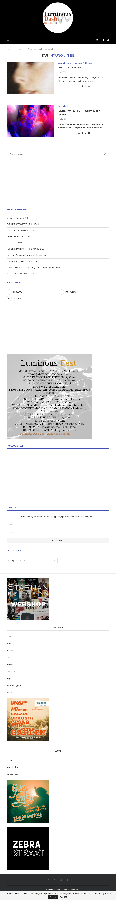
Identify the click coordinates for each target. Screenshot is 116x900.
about (9, 692)
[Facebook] (94, 40)
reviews (10, 650)
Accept (53, 897)
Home (9, 49)
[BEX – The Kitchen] (30, 78)
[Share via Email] (89, 86)
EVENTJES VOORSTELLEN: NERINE (23, 261)
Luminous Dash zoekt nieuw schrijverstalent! (26, 255)
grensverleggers (14, 685)
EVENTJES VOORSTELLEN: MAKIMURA (25, 249)
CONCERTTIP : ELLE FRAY (19, 243)
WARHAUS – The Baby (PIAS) (20, 274)
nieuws (10, 643)
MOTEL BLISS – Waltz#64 (18, 236)
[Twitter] (97, 40)
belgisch (10, 678)
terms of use (12, 774)
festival (10, 664)
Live (8, 657)
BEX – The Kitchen (69, 67)
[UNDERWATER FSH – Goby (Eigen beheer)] (30, 121)
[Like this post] (79, 86)
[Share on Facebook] (82, 86)
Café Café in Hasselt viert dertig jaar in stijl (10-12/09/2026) (33, 267)
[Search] (108, 40)
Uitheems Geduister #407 (18, 218)
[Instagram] (100, 40)
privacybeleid (12, 767)
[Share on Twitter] (85, 86)
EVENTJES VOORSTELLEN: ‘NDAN (23, 224)
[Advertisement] (58, 183)
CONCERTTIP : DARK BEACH (20, 230)
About (9, 760)
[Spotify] (103, 40)
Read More (65, 897)
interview (11, 671)
